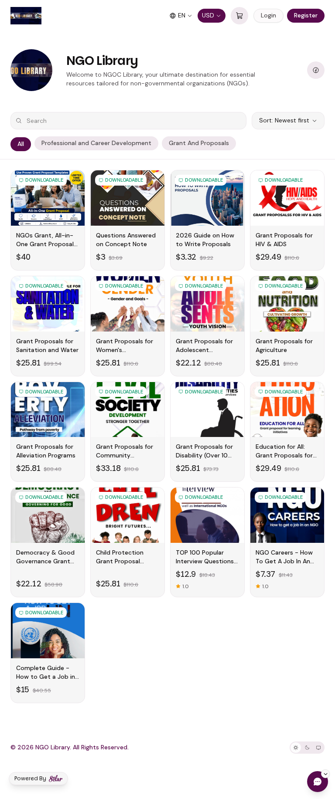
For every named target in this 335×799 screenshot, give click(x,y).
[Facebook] (316, 70)
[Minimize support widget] (325, 773)
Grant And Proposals (199, 143)
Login (268, 15)
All (20, 144)
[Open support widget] (317, 781)
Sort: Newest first (284, 120)
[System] (318, 747)
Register (306, 15)
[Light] (296, 747)
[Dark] (307, 747)
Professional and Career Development (96, 143)
